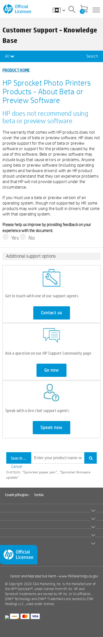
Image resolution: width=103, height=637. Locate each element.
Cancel (16, 466)
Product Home (16, 70)
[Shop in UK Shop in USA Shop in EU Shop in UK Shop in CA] (62, 10)
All (7, 56)
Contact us (51, 313)
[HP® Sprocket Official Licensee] (17, 9)
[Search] (72, 10)
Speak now (51, 427)
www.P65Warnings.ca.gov (78, 576)
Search (92, 56)
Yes (15, 237)
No (31, 237)
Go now (51, 370)
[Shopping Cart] (84, 9)
